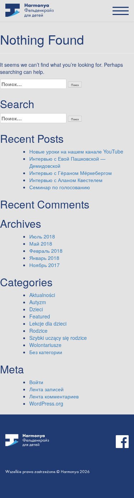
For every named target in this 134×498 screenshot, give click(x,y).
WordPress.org (46, 403)
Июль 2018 (42, 236)
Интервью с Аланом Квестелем (66, 179)
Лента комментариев (54, 396)
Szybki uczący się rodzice (58, 337)
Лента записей (46, 389)
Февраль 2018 (46, 250)
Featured (39, 316)
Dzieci (36, 309)
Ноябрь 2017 (44, 264)
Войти (36, 382)
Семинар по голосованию (59, 187)
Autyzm (37, 302)
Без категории (45, 352)
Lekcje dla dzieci (47, 323)
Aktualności (42, 294)
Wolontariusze (45, 344)
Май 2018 (40, 243)
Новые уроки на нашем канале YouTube (76, 151)
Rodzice (38, 330)
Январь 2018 (44, 257)
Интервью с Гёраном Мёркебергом (70, 172)
